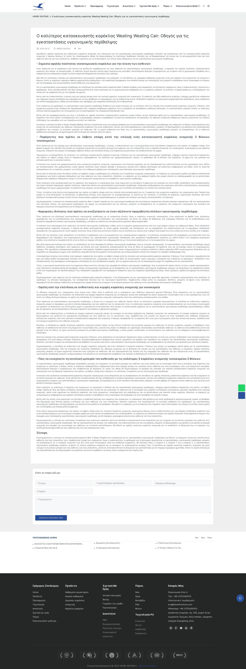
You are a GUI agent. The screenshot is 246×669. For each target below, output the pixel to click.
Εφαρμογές (141, 633)
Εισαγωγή (140, 621)
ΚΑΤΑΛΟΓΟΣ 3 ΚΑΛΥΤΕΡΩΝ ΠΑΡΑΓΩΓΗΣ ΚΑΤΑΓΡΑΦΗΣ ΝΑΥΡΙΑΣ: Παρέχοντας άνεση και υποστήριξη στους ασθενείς (60, 544)
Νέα (196, 538)
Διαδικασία (140, 629)
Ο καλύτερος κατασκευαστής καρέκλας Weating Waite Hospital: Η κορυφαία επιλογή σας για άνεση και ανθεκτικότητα (170, 543)
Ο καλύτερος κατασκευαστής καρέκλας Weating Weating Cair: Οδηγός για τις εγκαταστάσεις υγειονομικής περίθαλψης (111, 16)
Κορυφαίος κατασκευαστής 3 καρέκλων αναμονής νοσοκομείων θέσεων (108, 543)
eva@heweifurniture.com (180, 604)
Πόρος (209, 538)
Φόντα (138, 625)
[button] (199, 6)
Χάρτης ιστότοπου (147, 666)
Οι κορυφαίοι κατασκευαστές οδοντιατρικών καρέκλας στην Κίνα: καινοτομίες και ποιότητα (108, 548)
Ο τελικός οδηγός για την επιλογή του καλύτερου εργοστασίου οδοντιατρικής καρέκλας (170, 548)
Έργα (203, 538)
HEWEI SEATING (41, 16)
